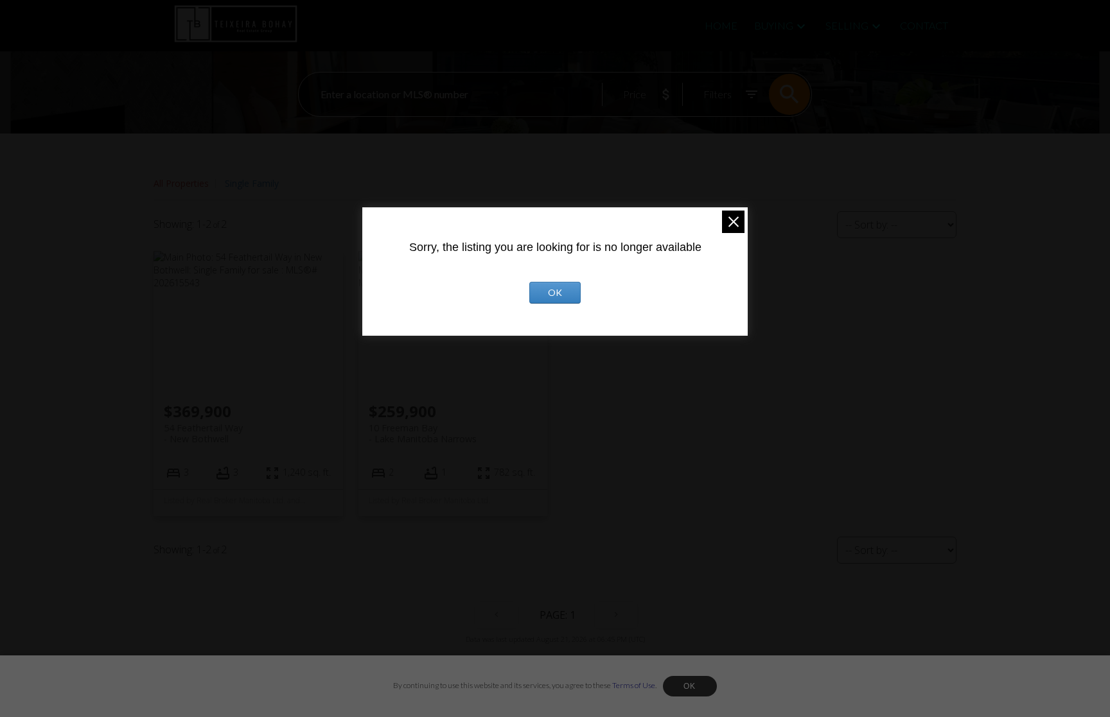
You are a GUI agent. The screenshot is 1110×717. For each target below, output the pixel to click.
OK (689, 686)
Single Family (252, 183)
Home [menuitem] (721, 25)
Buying (773, 25)
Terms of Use (633, 685)
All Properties (181, 183)
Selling (846, 25)
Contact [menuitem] (924, 25)
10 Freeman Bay (423, 433)
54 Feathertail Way (203, 433)
